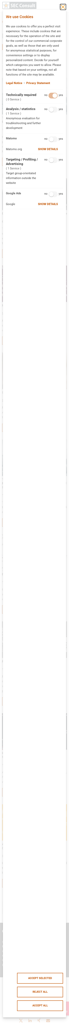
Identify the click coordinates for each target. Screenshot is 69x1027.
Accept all (40, 1005)
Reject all (40, 991)
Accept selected (40, 978)
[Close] (63, 7)
